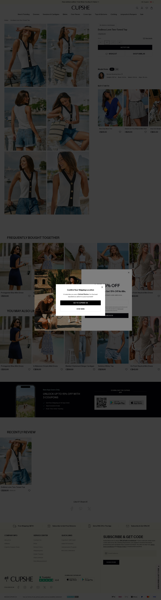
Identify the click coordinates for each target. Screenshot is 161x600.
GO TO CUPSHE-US (80, 303)
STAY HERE (81, 309)
